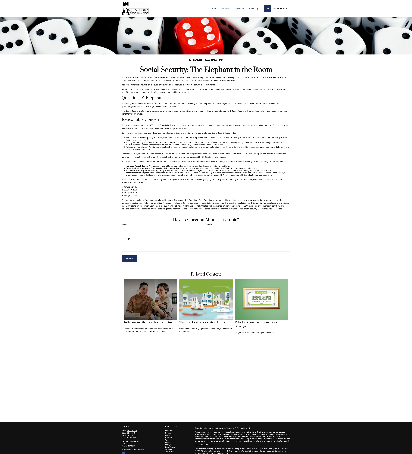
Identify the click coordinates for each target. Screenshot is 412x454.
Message (126, 239)
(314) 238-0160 (132, 435)
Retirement (169, 430)
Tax (166, 440)
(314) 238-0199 (132, 433)
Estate (167, 435)
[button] (214, 8)
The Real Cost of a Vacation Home (202, 322)
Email (209, 225)
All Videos (168, 449)
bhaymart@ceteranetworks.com (133, 449)
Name (124, 225)
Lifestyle (168, 445)
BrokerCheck (245, 428)
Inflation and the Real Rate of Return (149, 322)
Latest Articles (170, 447)
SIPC (201, 451)
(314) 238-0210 (132, 431)
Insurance (168, 438)
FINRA (197, 451)
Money (167, 442)
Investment (169, 433)
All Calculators (170, 452)
